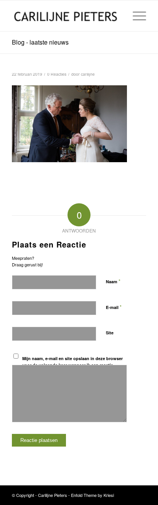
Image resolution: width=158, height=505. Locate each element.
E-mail (114, 307)
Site (110, 333)
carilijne (88, 74)
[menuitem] (135, 15)
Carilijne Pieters (52, 495)
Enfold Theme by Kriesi (92, 495)
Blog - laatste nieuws (40, 42)
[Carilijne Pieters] (65, 15)
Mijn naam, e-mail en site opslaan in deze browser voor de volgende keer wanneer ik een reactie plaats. (72, 364)
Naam (113, 281)
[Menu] (135, 15)
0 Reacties (56, 74)
